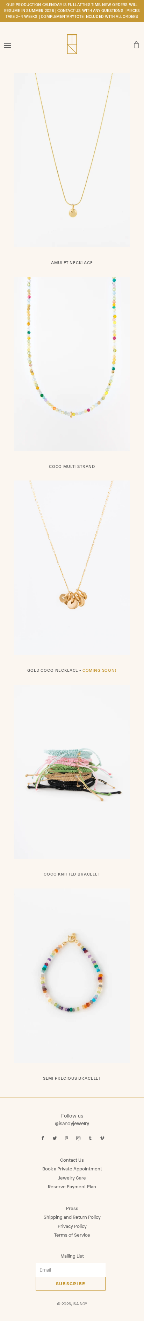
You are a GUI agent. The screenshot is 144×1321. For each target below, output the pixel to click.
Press (72, 1208)
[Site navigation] (7, 43)
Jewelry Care (72, 1178)
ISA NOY (80, 1303)
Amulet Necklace (72, 262)
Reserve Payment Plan (72, 1187)
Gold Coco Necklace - (72, 670)
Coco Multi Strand (72, 466)
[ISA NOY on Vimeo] (103, 1138)
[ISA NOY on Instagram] (79, 1138)
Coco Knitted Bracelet (72, 874)
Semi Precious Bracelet (72, 1078)
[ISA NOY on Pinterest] (67, 1138)
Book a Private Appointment (72, 1169)
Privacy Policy (72, 1226)
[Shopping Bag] (136, 43)
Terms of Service (72, 1235)
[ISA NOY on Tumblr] (91, 1138)
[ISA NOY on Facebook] (43, 1138)
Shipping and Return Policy (72, 1217)
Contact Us (72, 1160)
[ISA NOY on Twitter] (55, 1138)
